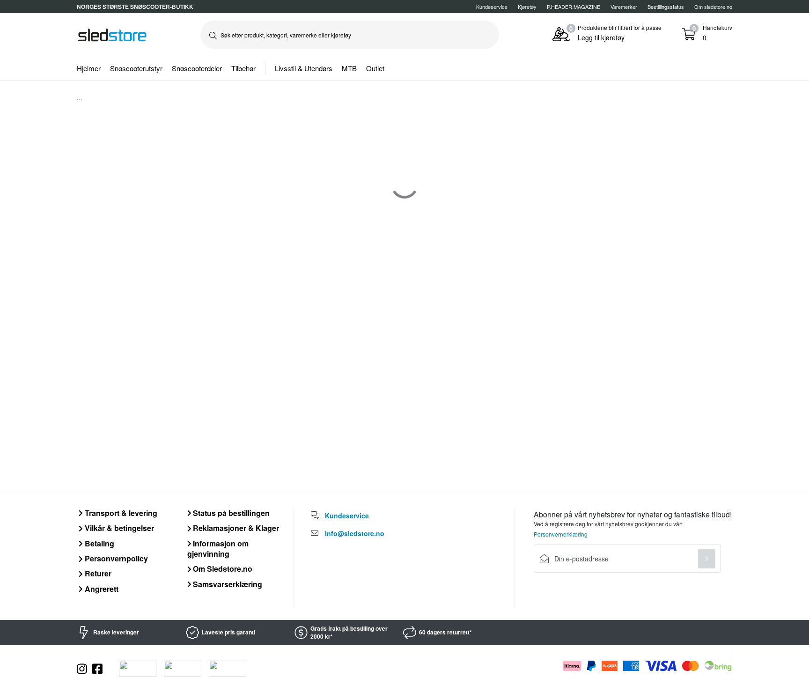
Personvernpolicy (115, 558)
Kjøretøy (527, 6)
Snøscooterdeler (197, 68)
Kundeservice (491, 6)
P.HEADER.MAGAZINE (573, 6)
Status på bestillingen (230, 513)
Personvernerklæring (561, 534)
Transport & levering (120, 513)
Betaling (98, 543)
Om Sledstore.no (221, 568)
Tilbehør (243, 68)
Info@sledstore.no (354, 533)
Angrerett (100, 588)
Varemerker (623, 6)
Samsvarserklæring (226, 584)
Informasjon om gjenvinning (218, 548)
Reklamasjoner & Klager (235, 528)
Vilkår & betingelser (118, 528)
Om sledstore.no (713, 6)
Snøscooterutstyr (136, 68)
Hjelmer (89, 68)
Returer (97, 573)
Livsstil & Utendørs (303, 68)
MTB (349, 68)
